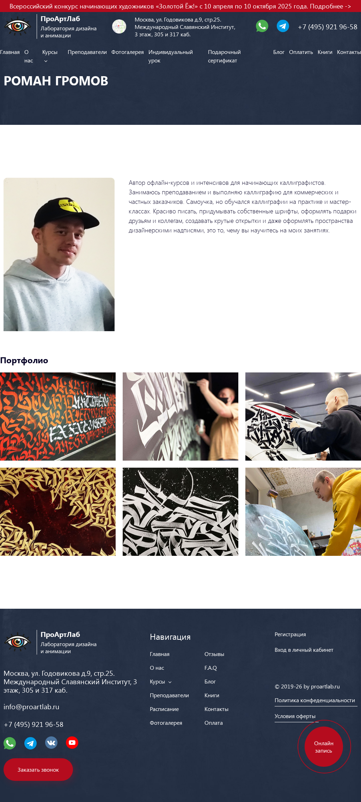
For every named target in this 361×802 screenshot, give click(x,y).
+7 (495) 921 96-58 (327, 26)
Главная (10, 51)
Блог (278, 51)
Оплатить (301, 51)
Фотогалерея (127, 51)
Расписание (164, 708)
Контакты (349, 51)
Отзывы (214, 653)
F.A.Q (210, 667)
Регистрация (290, 634)
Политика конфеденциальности (315, 700)
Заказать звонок (38, 769)
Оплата (213, 722)
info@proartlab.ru (31, 706)
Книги (325, 51)
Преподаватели (87, 51)
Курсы (158, 681)
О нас (157, 667)
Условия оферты (295, 715)
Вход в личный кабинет (304, 649)
